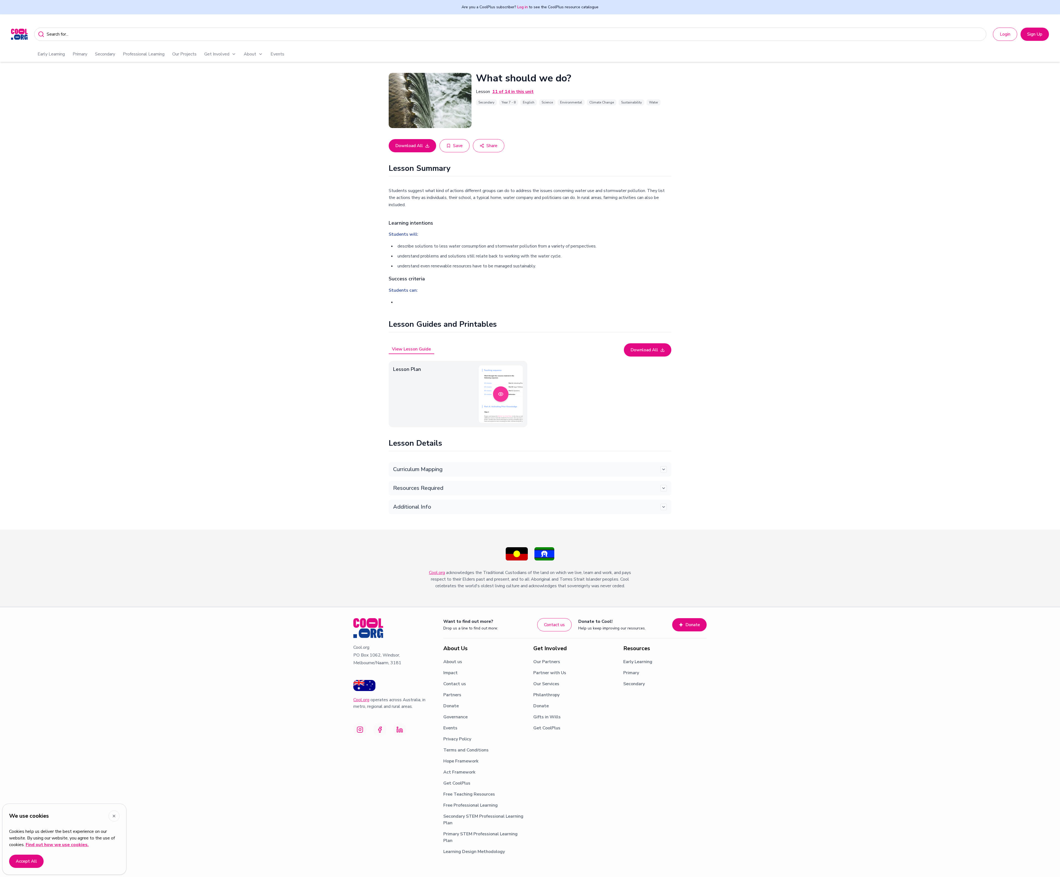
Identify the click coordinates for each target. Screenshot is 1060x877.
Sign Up (1034, 34)
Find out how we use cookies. (57, 845)
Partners (452, 695)
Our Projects (184, 54)
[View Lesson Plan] (500, 394)
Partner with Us (549, 673)
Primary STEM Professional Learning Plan (480, 837)
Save (458, 146)
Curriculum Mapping (417, 469)
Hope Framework (460, 761)
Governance (455, 717)
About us (452, 662)
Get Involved (216, 54)
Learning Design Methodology (474, 852)
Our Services (546, 684)
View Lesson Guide (411, 349)
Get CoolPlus (456, 783)
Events (277, 54)
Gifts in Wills (547, 717)
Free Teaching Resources (469, 794)
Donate (692, 625)
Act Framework (459, 772)
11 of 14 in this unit (513, 92)
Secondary (105, 54)
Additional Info (412, 507)
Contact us (554, 625)
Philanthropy (546, 695)
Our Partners (546, 662)
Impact (450, 673)
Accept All (26, 861)
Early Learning (51, 54)
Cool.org (437, 573)
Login (1005, 34)
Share (491, 146)
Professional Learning (144, 54)
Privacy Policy (457, 739)
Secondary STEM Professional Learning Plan (483, 819)
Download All (409, 146)
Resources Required (418, 488)
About (250, 54)
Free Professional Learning (470, 805)
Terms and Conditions (466, 750)
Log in (522, 7)
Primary (80, 54)
